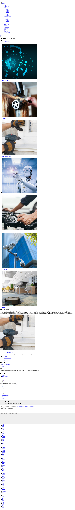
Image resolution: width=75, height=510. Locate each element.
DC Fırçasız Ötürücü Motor (7, 16)
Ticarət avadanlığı (6, 28)
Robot (5, 26)
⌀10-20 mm (7, 9)
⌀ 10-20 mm (7, 20)
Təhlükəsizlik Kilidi (6, 24)
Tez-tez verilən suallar (7, 32)
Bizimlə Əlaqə (4, 30)
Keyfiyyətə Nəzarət (6, 6)
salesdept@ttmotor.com (5, 395)
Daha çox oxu (6, 360)
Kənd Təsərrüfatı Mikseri (8, 352)
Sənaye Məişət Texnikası (5, 41)
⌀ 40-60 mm (7, 12)
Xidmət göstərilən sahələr (5, 23)
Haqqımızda (3, 3)
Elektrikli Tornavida (7, 358)
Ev (2, 2)
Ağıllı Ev (5, 29)
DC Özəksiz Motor (6, 19)
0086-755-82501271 (5, 376)
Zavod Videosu (6, 5)
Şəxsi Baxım (5, 25)
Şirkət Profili (5, 4)
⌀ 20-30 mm (7, 10)
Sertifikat (5, 7)
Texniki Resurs (6, 31)
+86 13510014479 (4, 375)
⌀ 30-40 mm (7, 11)
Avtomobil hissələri (6, 27)
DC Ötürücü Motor (6, 8)
